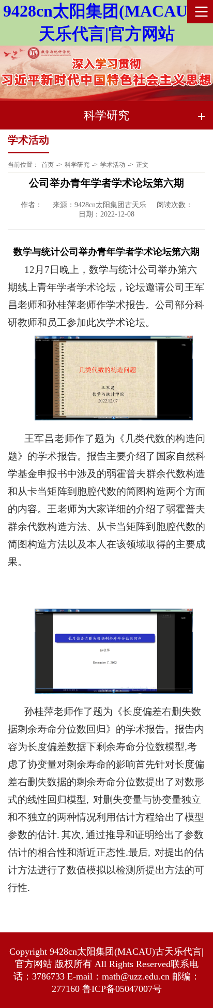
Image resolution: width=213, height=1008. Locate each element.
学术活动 (112, 164)
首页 (47, 164)
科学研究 (77, 164)
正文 (142, 164)
